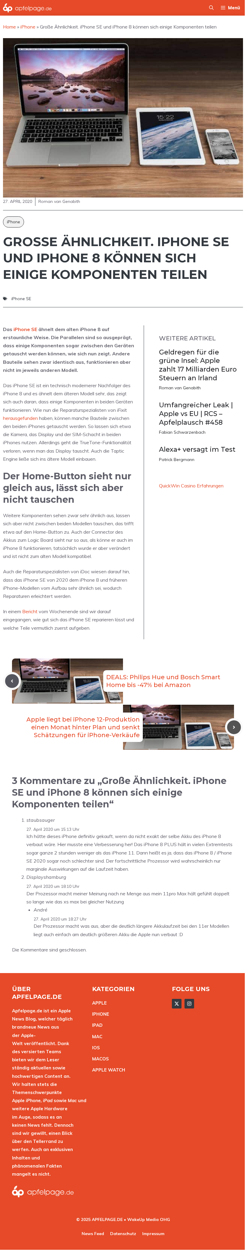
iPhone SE (21, 298)
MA (95, 1036)
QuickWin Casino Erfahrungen (191, 486)
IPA (95, 1025)
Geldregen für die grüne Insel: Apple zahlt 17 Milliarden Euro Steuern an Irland (198, 365)
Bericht (30, 611)
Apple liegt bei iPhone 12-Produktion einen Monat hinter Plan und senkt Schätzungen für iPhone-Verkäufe (83, 727)
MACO (99, 1059)
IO (94, 1048)
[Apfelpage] (27, 8)
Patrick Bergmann (176, 459)
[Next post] (234, 727)
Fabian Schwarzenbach (182, 432)
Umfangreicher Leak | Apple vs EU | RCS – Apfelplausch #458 (196, 413)
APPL (98, 1003)
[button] (211, 8)
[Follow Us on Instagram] (189, 1003)
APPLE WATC (107, 1070)
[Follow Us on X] (177, 1003)
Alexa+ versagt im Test (197, 449)
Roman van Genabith (180, 387)
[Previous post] (12, 681)
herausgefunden (20, 418)
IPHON (99, 1014)
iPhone (13, 221)
